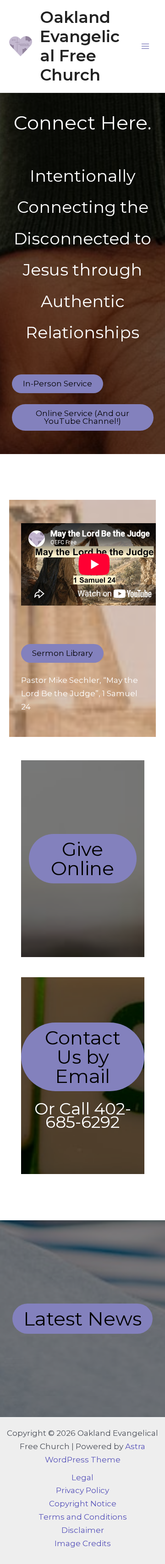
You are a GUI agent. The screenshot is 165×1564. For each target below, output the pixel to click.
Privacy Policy (82, 1490)
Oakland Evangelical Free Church (80, 46)
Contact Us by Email (83, 1057)
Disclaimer (82, 1530)
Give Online (82, 858)
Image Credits (83, 1543)
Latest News (82, 1319)
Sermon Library (62, 653)
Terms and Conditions (82, 1516)
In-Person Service (57, 383)
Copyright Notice (82, 1503)
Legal (83, 1477)
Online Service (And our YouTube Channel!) (82, 417)
